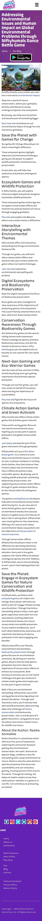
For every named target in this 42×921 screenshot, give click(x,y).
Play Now (8, 860)
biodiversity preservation (14, 652)
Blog (5, 869)
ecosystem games (10, 599)
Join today (7, 443)
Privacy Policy (10, 885)
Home (5, 51)
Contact (7, 873)
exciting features (21, 499)
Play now (6, 217)
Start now (6, 124)
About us (7, 842)
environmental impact (29, 96)
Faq (5, 866)
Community (9, 846)
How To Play (9, 857)
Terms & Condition (12, 881)
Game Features (10, 853)
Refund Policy (10, 888)
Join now (6, 269)
